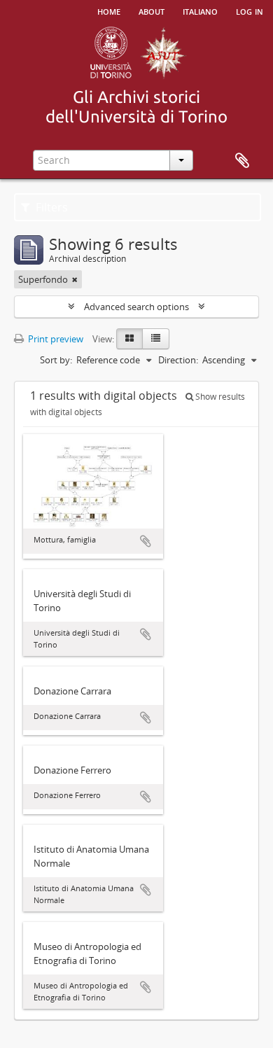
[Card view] (129, 338)
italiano (200, 10)
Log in (249, 10)
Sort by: (56, 360)
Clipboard (242, 161)
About (151, 10)
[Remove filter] (75, 279)
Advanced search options (136, 306)
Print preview (54, 339)
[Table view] (155, 338)
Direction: (178, 360)
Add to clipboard (146, 541)
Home (108, 10)
